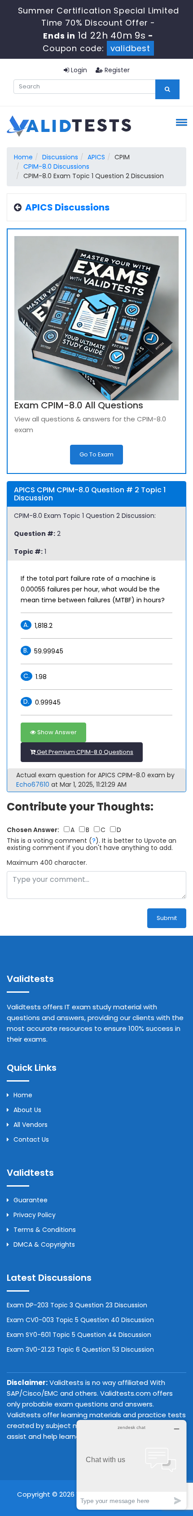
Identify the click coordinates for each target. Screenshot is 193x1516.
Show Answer (56, 732)
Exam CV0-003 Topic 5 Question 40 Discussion (80, 1319)
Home (23, 157)
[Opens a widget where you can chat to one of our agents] (131, 1464)
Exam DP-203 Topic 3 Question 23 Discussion (77, 1305)
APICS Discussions (67, 207)
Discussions (60, 157)
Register (116, 70)
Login (78, 70)
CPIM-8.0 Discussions (56, 166)
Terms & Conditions (44, 1229)
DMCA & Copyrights (44, 1244)
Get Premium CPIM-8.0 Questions (84, 752)
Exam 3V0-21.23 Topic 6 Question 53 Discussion (80, 1349)
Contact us (31, 1139)
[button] (180, 122)
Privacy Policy (34, 1214)
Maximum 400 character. (47, 862)
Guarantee (30, 1200)
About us (27, 1109)
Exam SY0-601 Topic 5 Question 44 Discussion (79, 1334)
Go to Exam (96, 454)
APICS (96, 157)
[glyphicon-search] (167, 89)
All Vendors (30, 1124)
